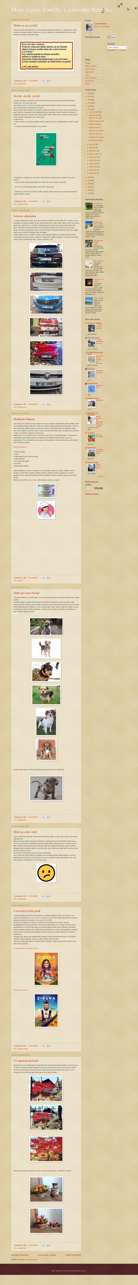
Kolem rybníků (98, 298)
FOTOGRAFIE (92, 384)
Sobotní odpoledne (24, 216)
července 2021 (94, 154)
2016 (89, 190)
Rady (87, 75)
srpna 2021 (93, 151)
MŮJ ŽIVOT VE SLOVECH (92, 414)
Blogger (83, 1271)
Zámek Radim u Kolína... (99, 466)
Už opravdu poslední (26, 1060)
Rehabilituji (99, 400)
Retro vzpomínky (91, 78)
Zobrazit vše (101, 476)
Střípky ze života (93, 398)
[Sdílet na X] (46, 81)
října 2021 (92, 144)
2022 (89, 106)
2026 (89, 93)
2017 (89, 187)
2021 (89, 109)
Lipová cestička (92, 462)
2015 (89, 193)
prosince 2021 (94, 112)
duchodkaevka (101, 24)
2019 (89, 180)
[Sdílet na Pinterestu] (50, 81)
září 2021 (92, 147)
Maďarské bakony (24, 419)
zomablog (90, 433)
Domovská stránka (47, 1255)
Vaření (20, 580)
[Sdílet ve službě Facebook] (48, 81)
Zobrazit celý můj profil (101, 26)
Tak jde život (22, 84)
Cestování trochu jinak (27, 911)
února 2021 (93, 170)
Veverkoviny (91, 448)
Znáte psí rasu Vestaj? (26, 593)
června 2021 (93, 157)
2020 (89, 177)
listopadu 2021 (94, 115)
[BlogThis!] (44, 81)
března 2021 (93, 167)
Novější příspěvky (20, 1255)
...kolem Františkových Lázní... (100, 341)
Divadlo (87, 63)
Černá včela (98, 203)
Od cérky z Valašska (94, 323)
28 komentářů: (33, 896)
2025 (89, 96)
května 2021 (93, 160)
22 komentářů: (33, 201)
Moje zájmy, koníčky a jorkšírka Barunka (61, 9)
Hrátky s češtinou (91, 66)
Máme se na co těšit (25, 25)
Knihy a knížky (23, 204)
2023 (89, 103)
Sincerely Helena (93, 338)
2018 (89, 184)
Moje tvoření (89, 72)
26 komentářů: (33, 404)
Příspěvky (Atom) (31, 1259)
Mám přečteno (98, 261)
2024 (89, 100)
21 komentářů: (33, 81)
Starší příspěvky (73, 1255)
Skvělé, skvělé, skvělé (26, 96)
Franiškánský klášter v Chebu (99, 451)
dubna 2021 (93, 163)
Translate (123, 50)
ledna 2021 (93, 173)
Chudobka (91, 369)
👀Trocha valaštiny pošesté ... (99, 326)
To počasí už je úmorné (98, 280)
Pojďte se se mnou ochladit (98, 223)
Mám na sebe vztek (25, 832)
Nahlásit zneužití (92, 494)
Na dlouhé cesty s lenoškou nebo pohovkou (99, 359)
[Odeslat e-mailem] (42, 81)
